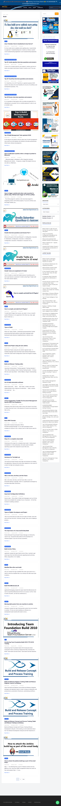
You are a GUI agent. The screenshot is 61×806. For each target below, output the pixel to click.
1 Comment (20, 137)
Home (4, 14)
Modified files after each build (12, 567)
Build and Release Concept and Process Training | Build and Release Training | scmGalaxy (20, 722)
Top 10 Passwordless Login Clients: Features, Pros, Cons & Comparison (49, 302)
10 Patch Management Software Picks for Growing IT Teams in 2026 (50, 372)
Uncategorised (7, 132)
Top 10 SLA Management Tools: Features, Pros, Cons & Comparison (50, 459)
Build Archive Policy (10, 549)
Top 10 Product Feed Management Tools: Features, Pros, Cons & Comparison (49, 448)
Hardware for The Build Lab (12, 457)
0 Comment (21, 46)
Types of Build (8, 327)
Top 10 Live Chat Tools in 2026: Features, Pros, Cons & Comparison (50, 431)
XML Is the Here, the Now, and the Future (15, 475)
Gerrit (6, 306)
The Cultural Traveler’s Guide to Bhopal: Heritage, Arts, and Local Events (50, 417)
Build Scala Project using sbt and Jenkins (16, 345)
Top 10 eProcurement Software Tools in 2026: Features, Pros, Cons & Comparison (49, 426)
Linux (6, 41)
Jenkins (6, 190)
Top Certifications (7, 802)
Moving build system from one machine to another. (18, 604)
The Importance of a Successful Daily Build (16, 530)
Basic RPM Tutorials (10, 420)
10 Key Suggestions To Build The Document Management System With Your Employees (20, 401)
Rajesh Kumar (6, 46)
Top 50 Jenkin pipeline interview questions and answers (20, 62)
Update (29, 802)
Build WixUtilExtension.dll (11, 585)
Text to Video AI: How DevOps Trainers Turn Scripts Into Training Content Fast (50, 290)
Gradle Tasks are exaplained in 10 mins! (15, 271)
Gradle (6, 230)
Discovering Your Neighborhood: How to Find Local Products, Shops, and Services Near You (50, 315)
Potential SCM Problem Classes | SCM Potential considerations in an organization (50, 248)
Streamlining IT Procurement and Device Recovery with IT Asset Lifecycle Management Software (50, 345)
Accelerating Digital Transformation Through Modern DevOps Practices (50, 407)
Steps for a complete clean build (13, 439)
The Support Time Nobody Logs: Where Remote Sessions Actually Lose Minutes (50, 386)
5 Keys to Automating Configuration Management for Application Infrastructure (49, 235)
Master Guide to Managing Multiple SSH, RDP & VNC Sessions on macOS (48, 260)
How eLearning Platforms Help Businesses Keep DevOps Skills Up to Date (49, 412)
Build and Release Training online (13, 364)
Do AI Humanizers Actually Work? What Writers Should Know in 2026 (50, 350)
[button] (57, 802)
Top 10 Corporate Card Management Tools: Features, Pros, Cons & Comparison (49, 436)
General (6, 398)
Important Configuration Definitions (14, 494)
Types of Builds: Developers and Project (15, 512)
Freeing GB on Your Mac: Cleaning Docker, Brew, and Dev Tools (50, 377)
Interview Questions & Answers (10, 59)
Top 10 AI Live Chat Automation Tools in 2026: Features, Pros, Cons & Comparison (50, 396)
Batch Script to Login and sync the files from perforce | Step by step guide (50, 230)
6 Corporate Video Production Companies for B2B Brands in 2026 (49, 278)
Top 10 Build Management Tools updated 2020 (17, 135)
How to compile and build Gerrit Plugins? (15, 309)
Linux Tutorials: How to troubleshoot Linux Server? (18, 44)
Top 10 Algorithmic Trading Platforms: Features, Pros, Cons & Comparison (50, 362)
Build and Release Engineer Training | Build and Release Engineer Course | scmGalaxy (20, 682)
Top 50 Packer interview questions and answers (18, 97)
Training (6, 361)
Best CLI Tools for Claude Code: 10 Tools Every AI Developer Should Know (50, 367)
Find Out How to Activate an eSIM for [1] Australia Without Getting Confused (49, 391)
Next (23, 779)
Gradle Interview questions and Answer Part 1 (17, 232)
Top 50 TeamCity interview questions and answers (18, 79)
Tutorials (17, 802)
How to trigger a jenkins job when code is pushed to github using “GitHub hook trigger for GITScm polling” (19, 193)
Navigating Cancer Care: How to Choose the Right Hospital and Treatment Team (50, 320)
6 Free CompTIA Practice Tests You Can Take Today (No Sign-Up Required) (49, 273)
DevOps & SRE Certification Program (15, 1)
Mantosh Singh (6, 137)
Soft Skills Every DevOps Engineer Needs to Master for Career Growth (49, 401)
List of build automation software (13, 382)
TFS (5, 639)
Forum (23, 802)
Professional (37, 802)
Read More (7, 54)
